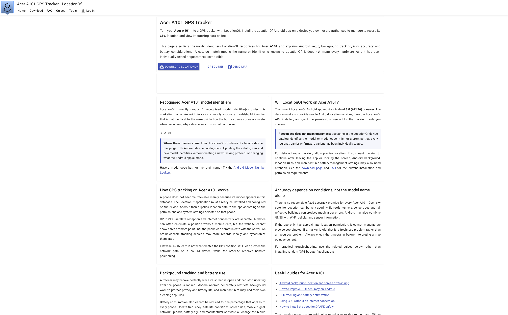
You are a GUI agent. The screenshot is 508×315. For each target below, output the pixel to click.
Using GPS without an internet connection (307, 301)
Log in (90, 10)
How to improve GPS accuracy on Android (307, 289)
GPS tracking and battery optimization (304, 295)
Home (21, 10)
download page (312, 168)
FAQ (49, 10)
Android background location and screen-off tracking (314, 283)
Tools (73, 10)
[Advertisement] (16, 74)
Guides (60, 10)
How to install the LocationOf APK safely (306, 306)
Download (36, 10)
